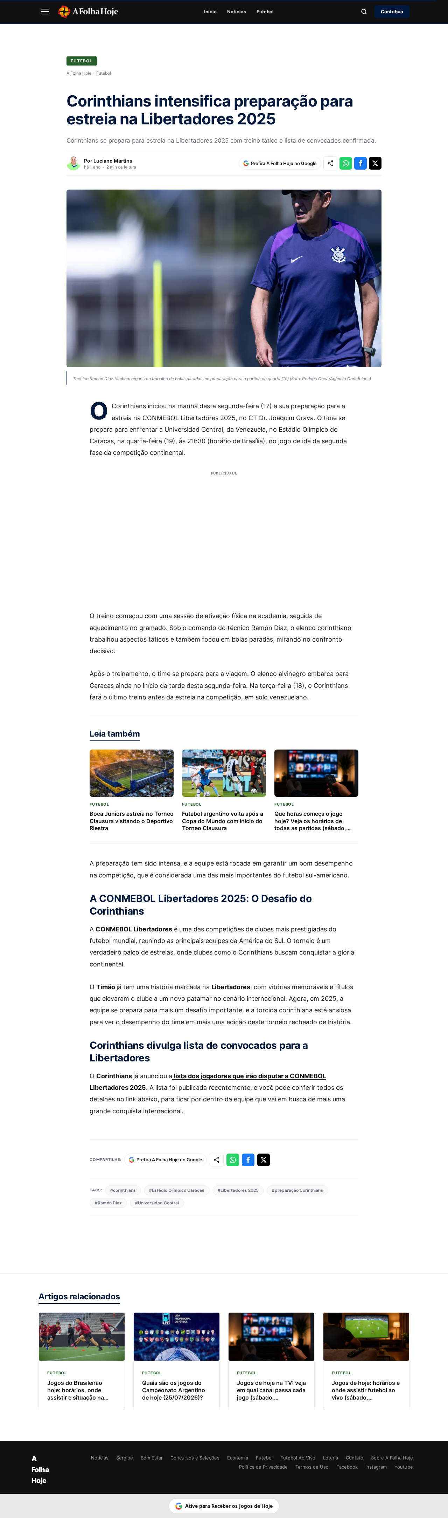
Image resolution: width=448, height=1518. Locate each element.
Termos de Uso (312, 1467)
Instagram (376, 1467)
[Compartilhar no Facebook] (360, 163)
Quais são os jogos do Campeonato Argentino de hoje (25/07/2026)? (173, 1390)
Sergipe (124, 1458)
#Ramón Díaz (108, 1202)
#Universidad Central (157, 1202)
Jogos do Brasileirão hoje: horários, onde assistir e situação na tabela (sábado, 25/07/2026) (75, 1397)
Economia (237, 1458)
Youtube (403, 1467)
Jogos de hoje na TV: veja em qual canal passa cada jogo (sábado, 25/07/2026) (271, 1393)
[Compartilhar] (330, 163)
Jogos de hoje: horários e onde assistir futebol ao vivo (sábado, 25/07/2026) (366, 1393)
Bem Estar (152, 1458)
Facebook (347, 1467)
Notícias (236, 11)
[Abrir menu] (45, 11)
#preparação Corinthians (297, 1190)
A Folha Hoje (78, 73)
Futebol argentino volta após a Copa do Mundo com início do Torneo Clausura (222, 821)
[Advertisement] (224, 536)
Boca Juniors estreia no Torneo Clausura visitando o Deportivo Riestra (132, 821)
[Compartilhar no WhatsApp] (346, 163)
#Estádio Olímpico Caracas (176, 1190)
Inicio (210, 11)
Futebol (265, 11)
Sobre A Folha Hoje (392, 1458)
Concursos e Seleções (194, 1458)
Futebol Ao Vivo (297, 1458)
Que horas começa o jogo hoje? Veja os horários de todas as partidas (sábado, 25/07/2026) (310, 824)
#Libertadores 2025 (238, 1190)
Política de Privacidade (263, 1467)
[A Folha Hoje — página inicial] (88, 11)
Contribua (392, 11)
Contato (354, 1458)
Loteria (330, 1458)
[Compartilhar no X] (375, 163)
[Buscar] (364, 11)
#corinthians (123, 1190)
